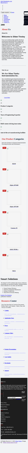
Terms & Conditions (5, 404)
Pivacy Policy (4, 402)
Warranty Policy (24, 400)
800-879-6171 (4, 2)
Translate (18, 399)
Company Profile (24, 397)
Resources (6, 20)
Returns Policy (4, 406)
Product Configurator (5, 417)
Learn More (7, 97)
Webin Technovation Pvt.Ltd (10, 442)
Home (5, 15)
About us (6, 16)
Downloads (3, 419)
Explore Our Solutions (6, 295)
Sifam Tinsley (18, 441)
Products (6, 18)
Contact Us (6, 22)
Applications (7, 19)
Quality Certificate (5, 412)
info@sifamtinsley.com (6, 1)
